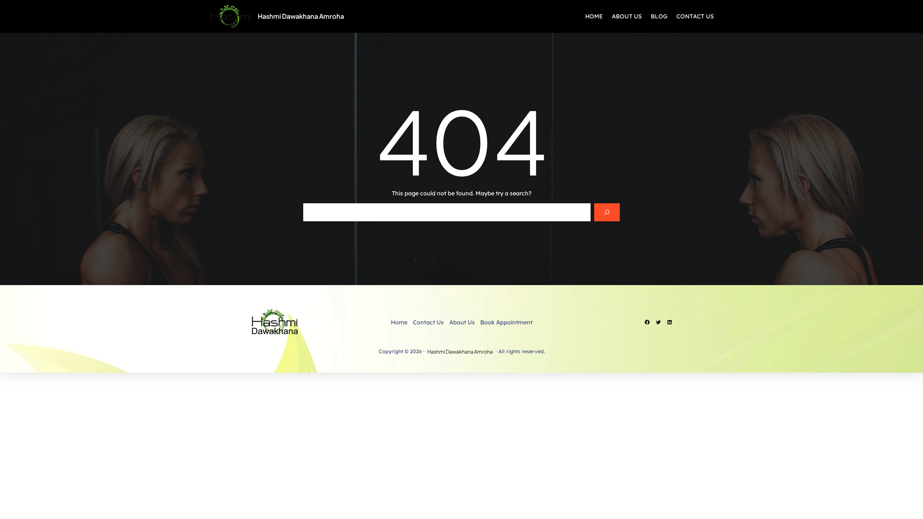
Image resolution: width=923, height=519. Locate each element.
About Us (462, 322)
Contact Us (428, 322)
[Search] (607, 212)
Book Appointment (506, 322)
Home (399, 322)
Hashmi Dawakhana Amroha (301, 16)
